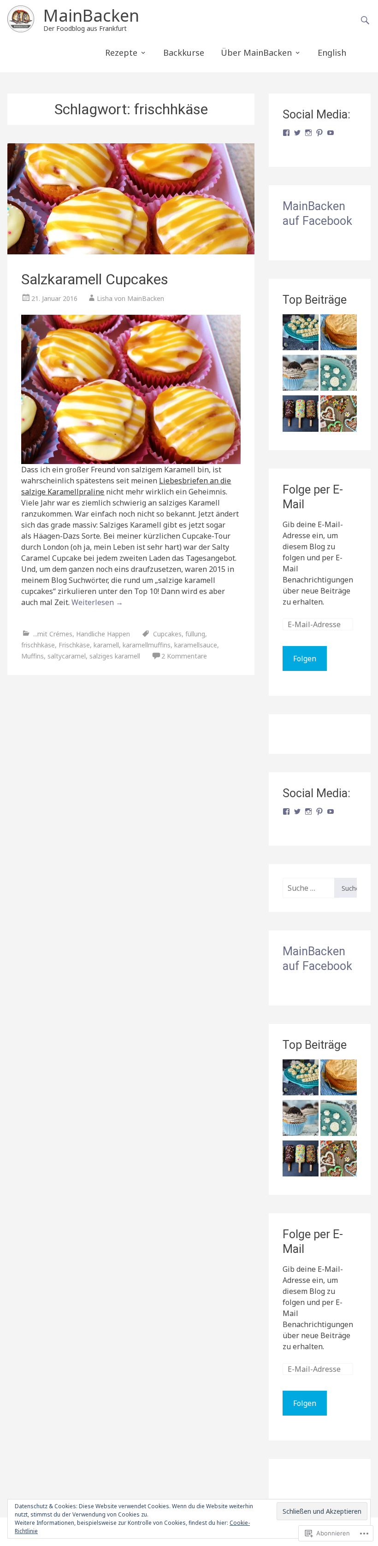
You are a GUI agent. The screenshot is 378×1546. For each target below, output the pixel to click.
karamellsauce (195, 645)
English (332, 52)
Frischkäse (74, 645)
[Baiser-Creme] (338, 374)
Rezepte (121, 52)
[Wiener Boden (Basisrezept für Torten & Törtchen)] (338, 333)
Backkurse (183, 52)
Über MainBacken (256, 52)
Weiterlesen (97, 602)
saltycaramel (66, 656)
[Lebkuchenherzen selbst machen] (338, 414)
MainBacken (91, 15)
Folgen (304, 658)
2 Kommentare (184, 656)
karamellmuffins (147, 645)
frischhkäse (38, 645)
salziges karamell (114, 656)
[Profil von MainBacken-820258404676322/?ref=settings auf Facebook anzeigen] (286, 132)
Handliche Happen (103, 633)
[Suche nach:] (308, 888)
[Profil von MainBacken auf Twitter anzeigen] (297, 132)
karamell (106, 645)
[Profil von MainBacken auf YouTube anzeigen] (330, 132)
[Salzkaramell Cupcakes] (130, 198)
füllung (195, 633)
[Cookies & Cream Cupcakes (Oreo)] (301, 374)
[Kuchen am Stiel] (301, 414)
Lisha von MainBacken (130, 298)
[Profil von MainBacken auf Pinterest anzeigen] (319, 132)
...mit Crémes (52, 633)
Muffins (32, 656)
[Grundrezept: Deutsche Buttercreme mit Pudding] (301, 333)
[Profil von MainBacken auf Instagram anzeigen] (308, 132)
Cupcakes (167, 633)
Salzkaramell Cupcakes (94, 279)
